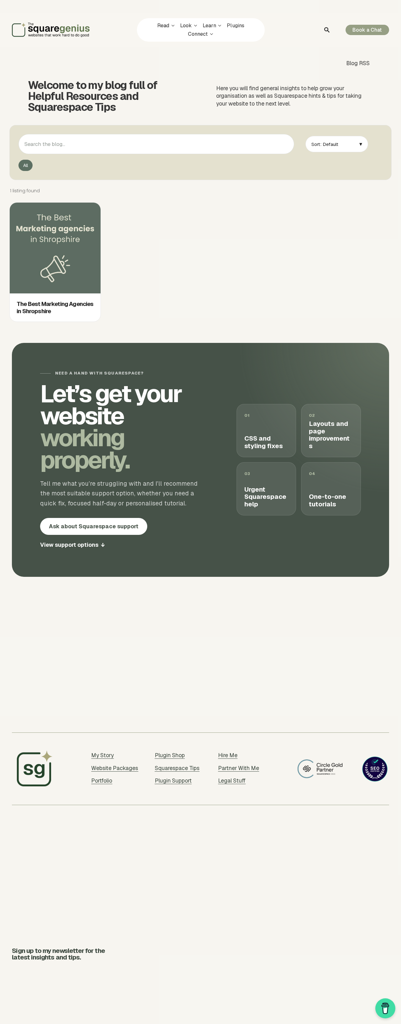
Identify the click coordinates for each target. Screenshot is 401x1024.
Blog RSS (358, 63)
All (25, 165)
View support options (72, 544)
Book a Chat (367, 30)
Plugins (235, 25)
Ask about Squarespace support (93, 526)
